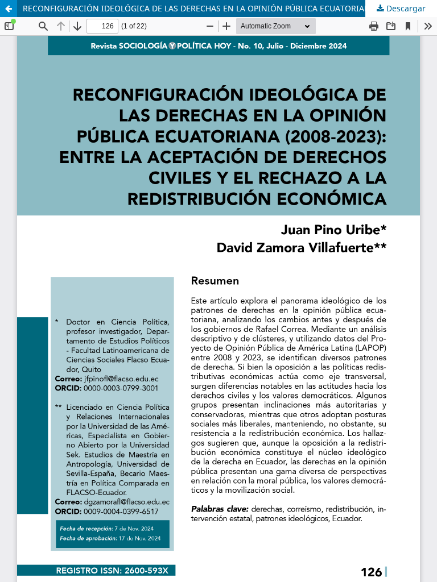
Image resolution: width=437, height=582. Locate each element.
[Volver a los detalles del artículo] (8, 8)
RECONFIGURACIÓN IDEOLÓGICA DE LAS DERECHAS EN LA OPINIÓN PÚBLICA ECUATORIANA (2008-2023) (223, 8)
